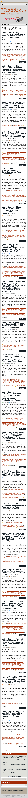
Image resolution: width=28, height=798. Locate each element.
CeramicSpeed (13, 194)
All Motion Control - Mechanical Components (14, 54)
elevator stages (4, 59)
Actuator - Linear (16, 89)
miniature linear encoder (20, 632)
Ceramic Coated (21, 420)
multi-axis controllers (12, 497)
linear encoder (8, 632)
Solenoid (13, 91)
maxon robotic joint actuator (10, 595)
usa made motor (5, 163)
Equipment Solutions (11, 703)
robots (21, 125)
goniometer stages (11, 59)
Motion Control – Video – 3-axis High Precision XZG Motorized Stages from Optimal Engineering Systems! (13, 714)
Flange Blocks (18, 195)
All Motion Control (10, 52)
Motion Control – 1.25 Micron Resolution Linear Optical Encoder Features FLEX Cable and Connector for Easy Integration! (14, 605)
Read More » (22, 62)
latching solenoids (20, 94)
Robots (8, 125)
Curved (18, 194)
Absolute (15, 522)
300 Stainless (16, 190)
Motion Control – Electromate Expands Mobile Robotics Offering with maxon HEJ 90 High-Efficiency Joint (14, 572)
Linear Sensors (4, 629)
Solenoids (11, 94)
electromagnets (4, 562)
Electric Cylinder (15, 628)
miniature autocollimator (11, 704)
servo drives (4, 349)
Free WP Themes (13, 796)
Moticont (17, 157)
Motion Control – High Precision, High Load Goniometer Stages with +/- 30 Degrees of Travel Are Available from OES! (13, 248)
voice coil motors (12, 386)
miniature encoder (10, 526)
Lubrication (14, 196)
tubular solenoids (18, 95)
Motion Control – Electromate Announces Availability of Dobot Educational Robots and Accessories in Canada (14, 104)
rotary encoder (12, 527)
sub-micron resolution (15, 464)
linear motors (14, 385)
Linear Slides (7, 196)
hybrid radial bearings (16, 200)
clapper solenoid (17, 314)
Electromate (20, 346)
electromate (4, 526)
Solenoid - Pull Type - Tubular (11, 560)
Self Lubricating (21, 668)
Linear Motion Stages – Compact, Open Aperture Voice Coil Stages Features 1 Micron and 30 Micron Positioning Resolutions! (13, 358)
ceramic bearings (18, 669)
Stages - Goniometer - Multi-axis (19, 271)
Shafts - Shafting (5, 669)
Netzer (19, 525)
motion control (18, 704)
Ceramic (16, 420)
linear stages (21, 59)
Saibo (19, 197)
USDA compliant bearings (10, 670)
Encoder (14, 157)
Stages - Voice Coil (14, 159)
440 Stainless (21, 190)
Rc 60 (12, 197)
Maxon (13, 593)
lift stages (16, 59)
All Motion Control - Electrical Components (14, 230)
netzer (9, 527)
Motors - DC (21, 157)
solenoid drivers (8, 95)
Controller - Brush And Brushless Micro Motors (10, 627)
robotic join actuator (8, 596)
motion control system (20, 162)
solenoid (16, 315)
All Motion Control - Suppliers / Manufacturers (10, 90)
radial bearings (13, 201)
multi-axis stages (19, 497)
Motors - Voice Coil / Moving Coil (13, 158)
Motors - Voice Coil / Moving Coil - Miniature (11, 460)
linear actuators (8, 385)
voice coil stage (4, 465)
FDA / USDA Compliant (12, 195)
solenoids (13, 95)
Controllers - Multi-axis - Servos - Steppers (11, 493)
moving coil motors (5, 386)
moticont (14, 162)
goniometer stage (7, 275)
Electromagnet (17, 310)
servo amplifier (21, 347)
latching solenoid (5, 315)
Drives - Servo (14, 346)
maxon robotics (17, 595)
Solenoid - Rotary (22, 313)
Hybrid (23, 195)
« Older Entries (5, 750)
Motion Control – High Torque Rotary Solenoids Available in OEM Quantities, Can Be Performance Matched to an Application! (14, 69)
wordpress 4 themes (20, 796)
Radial (9, 197)
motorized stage (8, 276)
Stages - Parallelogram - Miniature (13, 236)
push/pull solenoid (11, 315)
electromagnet (22, 314)
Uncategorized (4, 347)
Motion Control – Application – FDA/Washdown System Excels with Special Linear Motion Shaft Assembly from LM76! (14, 642)
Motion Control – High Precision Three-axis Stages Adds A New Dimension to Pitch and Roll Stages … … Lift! (13, 36)
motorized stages (16, 60)
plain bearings (8, 201)
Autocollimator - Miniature (11, 700)
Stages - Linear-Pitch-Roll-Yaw (18, 272)
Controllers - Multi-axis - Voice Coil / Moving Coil (10, 381)
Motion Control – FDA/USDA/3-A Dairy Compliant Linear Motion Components (12, 171)
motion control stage (14, 275)
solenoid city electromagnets (13, 562)
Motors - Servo (4, 158)
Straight (9, 669)
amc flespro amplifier (14, 347)
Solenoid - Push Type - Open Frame (15, 92)
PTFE (7, 197)
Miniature (16, 703)
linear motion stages (11, 743)
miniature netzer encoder (17, 526)
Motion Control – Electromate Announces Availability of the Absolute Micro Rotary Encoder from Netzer (14, 506)
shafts (17, 201)
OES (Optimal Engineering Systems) (12, 56)
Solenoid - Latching (19, 91)
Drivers (19, 90)
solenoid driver (20, 315)
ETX (7, 195)
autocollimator (4, 704)
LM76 (10, 196)
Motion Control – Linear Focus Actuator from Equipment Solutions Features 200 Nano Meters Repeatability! (11, 210)
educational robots (16, 125)
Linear (3, 196)
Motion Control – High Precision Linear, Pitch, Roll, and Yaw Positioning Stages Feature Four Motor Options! (13, 473)
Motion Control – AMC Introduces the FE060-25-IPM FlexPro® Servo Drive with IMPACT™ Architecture (13, 324)
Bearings (13, 420)
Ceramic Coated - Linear (6, 194)
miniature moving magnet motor (7, 162)
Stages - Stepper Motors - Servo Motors (14, 57)
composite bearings (9, 200)
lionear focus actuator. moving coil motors (14, 237)
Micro (16, 525)
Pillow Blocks (18, 196)
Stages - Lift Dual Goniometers (7, 272)
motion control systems (21, 385)
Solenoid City (7, 94)
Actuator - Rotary (23, 89)
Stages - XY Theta (20, 273)
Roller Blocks (15, 197)
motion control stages (8, 60)
